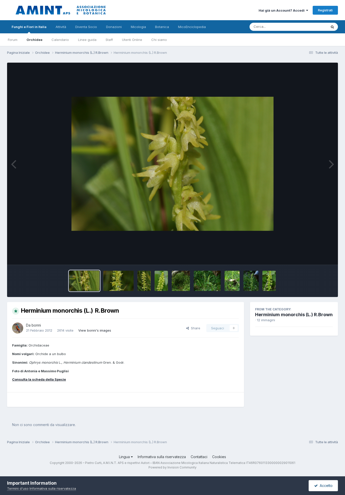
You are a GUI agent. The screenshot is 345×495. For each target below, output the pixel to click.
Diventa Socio (86, 27)
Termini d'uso (18, 488)
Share (194, 328)
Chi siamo (159, 40)
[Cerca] (332, 27)
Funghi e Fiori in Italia (29, 27)
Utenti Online (132, 40)
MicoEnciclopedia (192, 27)
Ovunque (313, 27)
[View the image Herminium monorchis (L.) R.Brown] (84, 281)
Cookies (219, 457)
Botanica (162, 27)
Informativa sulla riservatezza (162, 457)
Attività (61, 27)
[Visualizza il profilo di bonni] (17, 328)
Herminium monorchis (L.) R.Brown (294, 314)
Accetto (325, 485)
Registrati (325, 10)
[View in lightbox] (172, 164)
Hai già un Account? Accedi (282, 10)
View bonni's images (94, 330)
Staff (109, 40)
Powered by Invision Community (172, 467)
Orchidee (34, 40)
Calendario (60, 40)
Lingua (125, 457)
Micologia (138, 27)
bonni (36, 325)
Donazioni (114, 27)
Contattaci (199, 457)
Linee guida (87, 40)
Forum (12, 40)
